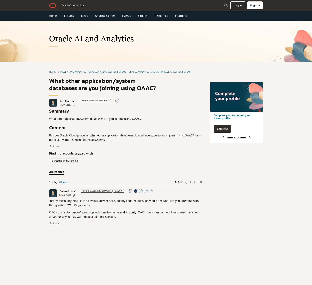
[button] (53, 103)
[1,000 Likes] (151, 191)
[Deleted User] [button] (67, 191)
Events (126, 15)
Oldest (63, 182)
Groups (142, 15)
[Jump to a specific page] (200, 182)
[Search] (226, 5)
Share (54, 146)
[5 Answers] (141, 191)
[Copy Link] (74, 105)
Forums (69, 15)
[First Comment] (117, 101)
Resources (161, 15)
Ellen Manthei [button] (66, 101)
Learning (181, 15)
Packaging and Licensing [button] (64, 160)
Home (53, 15)
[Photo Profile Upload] (136, 191)
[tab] (56, 172)
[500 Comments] (146, 191)
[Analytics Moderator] (130, 191)
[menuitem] (73, 5)
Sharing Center (105, 15)
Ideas (84, 15)
